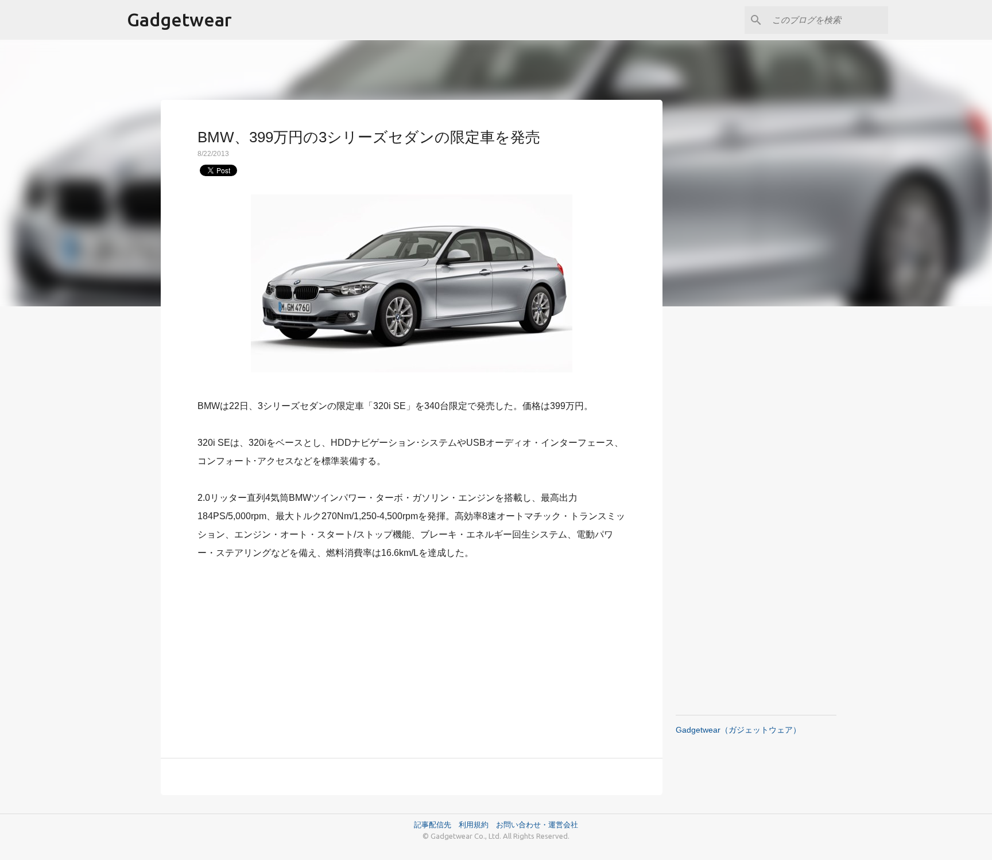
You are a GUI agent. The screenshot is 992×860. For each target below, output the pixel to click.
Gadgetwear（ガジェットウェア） (738, 729)
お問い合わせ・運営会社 (537, 824)
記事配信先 (432, 824)
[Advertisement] (412, 652)
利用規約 (477, 824)
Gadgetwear (179, 19)
